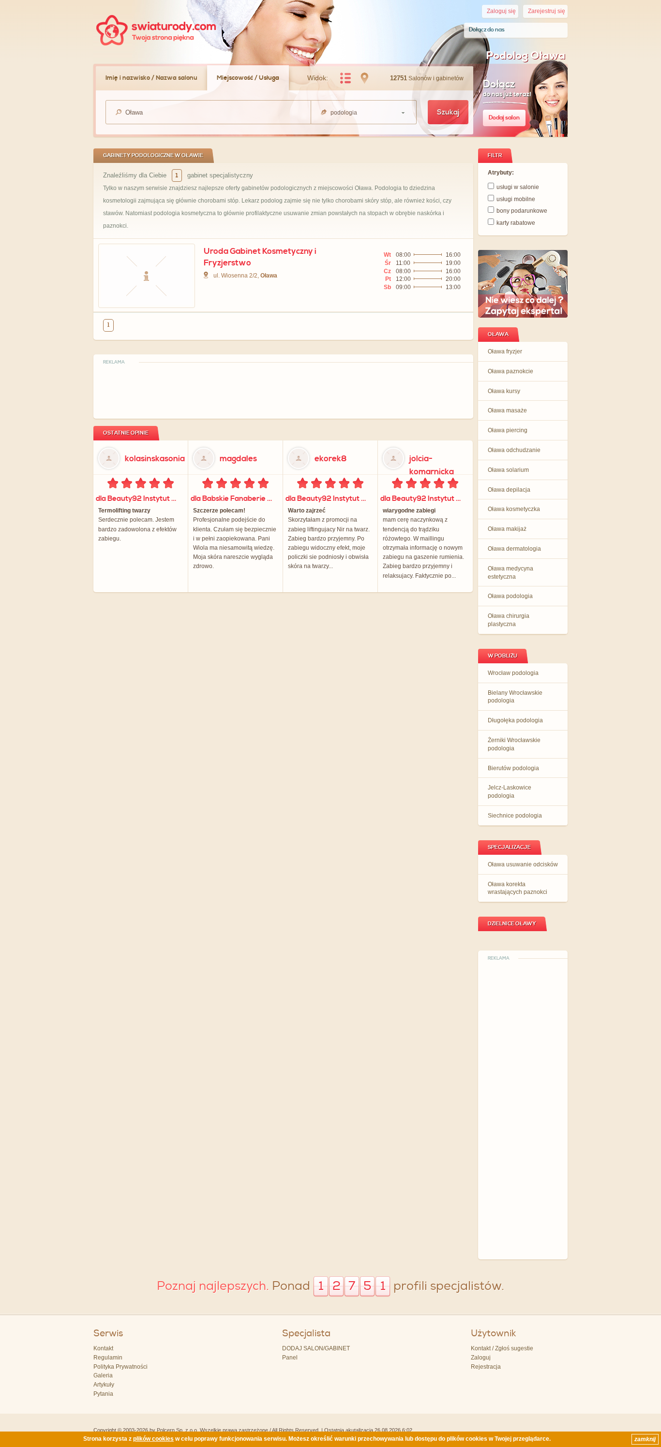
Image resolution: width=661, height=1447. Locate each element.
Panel (290, 1357)
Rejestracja (486, 1366)
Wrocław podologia (513, 673)
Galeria (103, 1375)
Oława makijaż (507, 529)
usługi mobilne (515, 199)
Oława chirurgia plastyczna (508, 620)
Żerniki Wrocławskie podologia (514, 744)
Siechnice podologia (515, 815)
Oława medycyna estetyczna (510, 572)
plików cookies (153, 1438)
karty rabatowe (515, 222)
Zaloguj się (501, 11)
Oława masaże (507, 410)
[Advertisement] (523, 1110)
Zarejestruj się (546, 11)
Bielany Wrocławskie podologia (515, 696)
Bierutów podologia (513, 768)
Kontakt (103, 1348)
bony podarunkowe (521, 210)
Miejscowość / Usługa (248, 78)
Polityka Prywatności (120, 1366)
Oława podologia (510, 596)
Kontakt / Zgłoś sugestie (502, 1348)
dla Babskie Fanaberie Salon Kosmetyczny (234, 498)
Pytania (103, 1393)
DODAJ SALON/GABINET (316, 1348)
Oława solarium (508, 470)
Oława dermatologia (514, 548)
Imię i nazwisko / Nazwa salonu (151, 78)
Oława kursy (504, 391)
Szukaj (448, 112)
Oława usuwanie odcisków (523, 864)
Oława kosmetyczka (514, 509)
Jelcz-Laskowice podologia (509, 791)
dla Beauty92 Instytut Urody (139, 498)
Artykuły (103, 1384)
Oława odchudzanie (514, 450)
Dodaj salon (504, 117)
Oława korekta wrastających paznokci (517, 888)
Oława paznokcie (510, 371)
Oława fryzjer (505, 351)
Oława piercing (507, 430)
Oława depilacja (509, 489)
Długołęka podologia (515, 720)
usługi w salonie (517, 187)
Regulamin (107, 1357)
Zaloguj (481, 1357)
